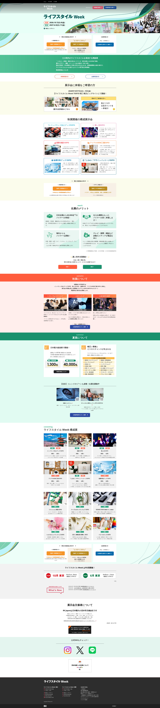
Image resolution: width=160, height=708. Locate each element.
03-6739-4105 (67, 696)
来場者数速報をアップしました (87, 586)
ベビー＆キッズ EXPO (105, 534)
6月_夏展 (55, 1)
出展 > (57, 453)
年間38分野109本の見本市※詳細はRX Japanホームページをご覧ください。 (79, 620)
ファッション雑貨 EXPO (55, 509)
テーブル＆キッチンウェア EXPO (80, 509)
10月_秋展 (50, 1)
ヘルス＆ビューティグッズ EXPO (55, 534)
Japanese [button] (88, 7)
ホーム (45, 1)
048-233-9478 (48, 696)
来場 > (52, 453)
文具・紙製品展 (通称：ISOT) (80, 534)
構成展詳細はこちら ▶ (62, 70)
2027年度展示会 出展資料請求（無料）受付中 (84, 588)
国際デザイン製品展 (104, 509)
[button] (98, 7)
